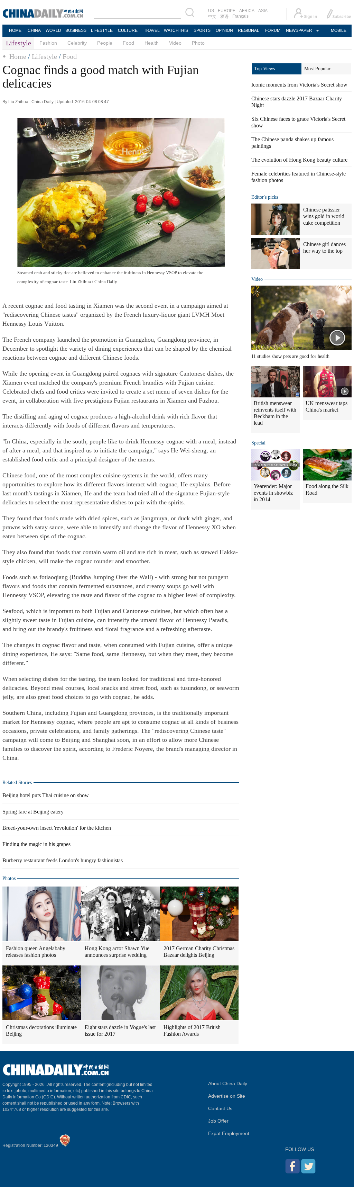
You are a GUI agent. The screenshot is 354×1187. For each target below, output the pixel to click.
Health (152, 43)
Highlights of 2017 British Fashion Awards (192, 1030)
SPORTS (202, 30)
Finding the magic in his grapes (36, 844)
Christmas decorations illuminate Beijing (41, 1030)
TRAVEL (152, 30)
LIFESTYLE (102, 30)
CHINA (34, 30)
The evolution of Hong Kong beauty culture (299, 160)
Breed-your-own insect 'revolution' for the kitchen (56, 828)
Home (17, 56)
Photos (9, 878)
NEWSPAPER (298, 30)
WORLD (53, 30)
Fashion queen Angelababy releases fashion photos (35, 951)
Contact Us (220, 1108)
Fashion (48, 43)
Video (175, 43)
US (211, 10)
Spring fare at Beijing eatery (33, 812)
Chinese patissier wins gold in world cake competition (323, 216)
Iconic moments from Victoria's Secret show (299, 85)
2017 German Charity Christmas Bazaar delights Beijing (199, 951)
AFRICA (246, 10)
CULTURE (128, 30)
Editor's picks (264, 197)
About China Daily (227, 1083)
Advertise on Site (226, 1096)
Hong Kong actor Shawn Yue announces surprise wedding (117, 951)
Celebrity (77, 43)
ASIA (263, 10)
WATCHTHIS (176, 30)
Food (128, 43)
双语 (224, 16)
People (104, 43)
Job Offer (218, 1121)
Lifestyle (44, 56)
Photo (198, 43)
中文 (212, 16)
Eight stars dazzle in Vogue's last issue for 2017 (120, 1030)
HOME (15, 30)
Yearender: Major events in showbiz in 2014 (273, 492)
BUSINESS (75, 30)
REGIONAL (248, 30)
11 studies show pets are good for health (290, 356)
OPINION (224, 30)
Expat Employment (228, 1133)
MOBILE (338, 30)
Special (258, 443)
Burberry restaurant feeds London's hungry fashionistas (62, 860)
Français (240, 16)
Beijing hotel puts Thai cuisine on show (45, 795)
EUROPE (226, 10)
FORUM (272, 30)
